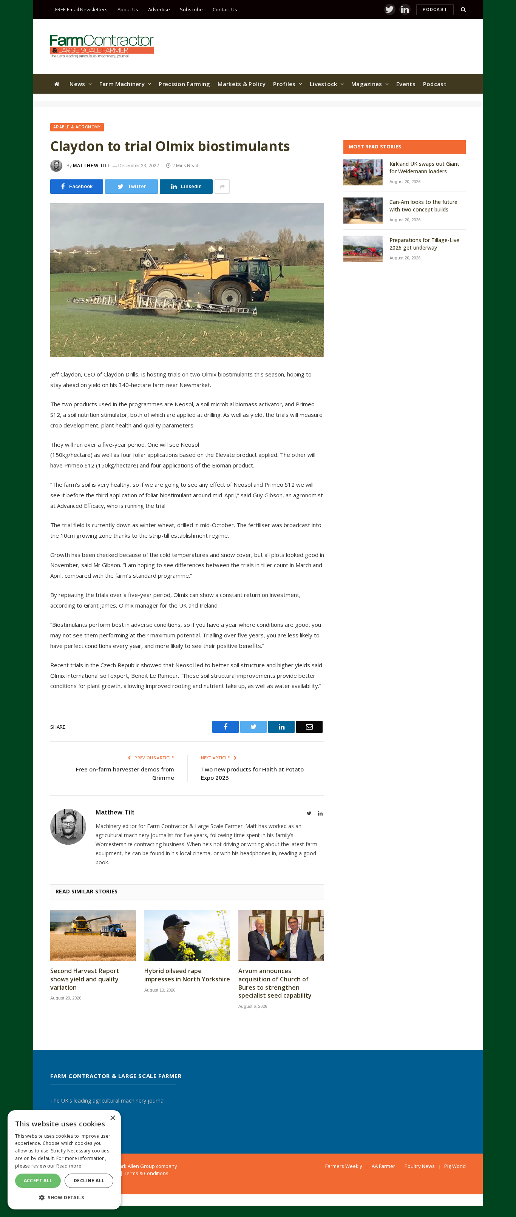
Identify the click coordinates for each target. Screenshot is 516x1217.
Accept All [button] (38, 1180)
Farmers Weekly (343, 1166)
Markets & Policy (242, 84)
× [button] (112, 1118)
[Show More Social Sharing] (222, 186)
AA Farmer (383, 1166)
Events (406, 84)
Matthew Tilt (92, 165)
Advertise (159, 9)
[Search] (462, 9)
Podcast (435, 9)
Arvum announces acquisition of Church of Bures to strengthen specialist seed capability (275, 983)
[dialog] (64, 1159)
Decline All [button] (89, 1180)
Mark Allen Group (135, 1166)
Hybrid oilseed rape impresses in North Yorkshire (187, 975)
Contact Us (225, 9)
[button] (64, 1197)
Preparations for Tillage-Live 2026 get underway (424, 243)
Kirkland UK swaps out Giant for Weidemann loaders (424, 167)
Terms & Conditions (146, 1173)
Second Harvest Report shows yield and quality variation (84, 979)
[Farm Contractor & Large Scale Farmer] (102, 46)
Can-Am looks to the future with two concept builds (423, 205)
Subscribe (191, 9)
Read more (68, 1166)
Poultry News (420, 1166)
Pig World (455, 1166)
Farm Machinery (122, 84)
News (77, 84)
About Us (127, 9)
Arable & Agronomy (77, 127)
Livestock (323, 84)
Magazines (366, 84)
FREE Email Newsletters (81, 9)
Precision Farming (184, 84)
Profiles (284, 84)
